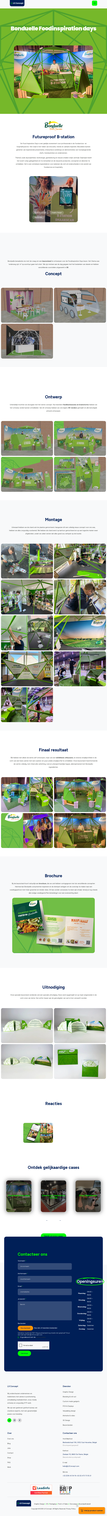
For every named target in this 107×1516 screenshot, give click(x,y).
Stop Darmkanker (88, 1195)
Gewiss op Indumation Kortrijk (53, 1196)
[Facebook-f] (20, 1420)
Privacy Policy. (71, 1509)
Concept (53, 273)
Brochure (53, 875)
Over (9, 1433)
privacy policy (41, 1337)
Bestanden (22, 1323)
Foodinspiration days (19, 1195)
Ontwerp (53, 396)
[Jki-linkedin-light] (9, 1420)
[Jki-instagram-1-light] (14, 1420)
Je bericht (22, 1299)
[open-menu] (94, 3)
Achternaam (23, 1274)
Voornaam (22, 1261)
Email (20, 1286)
